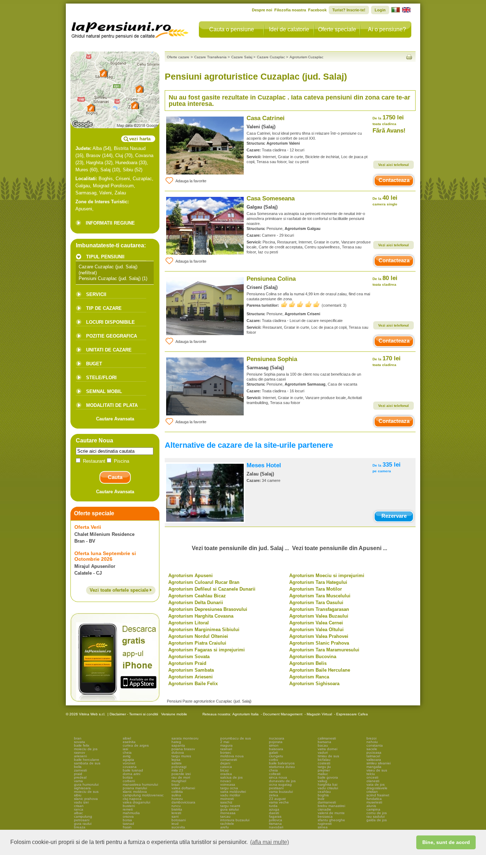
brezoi (371, 738)
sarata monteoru (185, 738)
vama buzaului (281, 792)
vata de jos (375, 784)
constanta (374, 745)
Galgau (82, 185)
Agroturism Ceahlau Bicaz (197, 595)
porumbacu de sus (235, 738)
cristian (372, 792)
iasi (125, 749)
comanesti (228, 760)
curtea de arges (136, 745)
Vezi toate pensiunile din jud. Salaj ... (240, 548)
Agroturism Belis (308, 663)
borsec (225, 752)
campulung (83, 816)
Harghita (94, 162)
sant (175, 816)
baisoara (276, 749)
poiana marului (135, 788)
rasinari (226, 749)
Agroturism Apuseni (190, 575)
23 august (277, 799)
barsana (324, 742)
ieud (175, 824)
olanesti (372, 781)
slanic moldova (135, 792)
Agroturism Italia (245, 714)
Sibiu (128, 169)
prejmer (324, 770)
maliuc (323, 774)
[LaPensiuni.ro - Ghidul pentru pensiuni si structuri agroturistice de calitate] (130, 28)
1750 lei (388, 120)
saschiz (226, 802)
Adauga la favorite (190, 181)
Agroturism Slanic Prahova (319, 643)
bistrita (176, 809)
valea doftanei (183, 788)
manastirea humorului (140, 784)
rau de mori (180, 777)
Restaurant (94, 461)
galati (273, 752)
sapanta (178, 745)
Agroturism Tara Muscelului (319, 595)
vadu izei (81, 802)
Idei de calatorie (289, 29)
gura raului (82, 824)
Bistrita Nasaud (130, 148)
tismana (275, 824)
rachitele (227, 824)
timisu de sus (328, 756)
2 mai (224, 742)
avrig (127, 756)
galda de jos (376, 820)
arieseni (80, 756)
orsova (128, 816)
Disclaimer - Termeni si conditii (134, 714)
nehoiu (372, 742)
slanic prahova (86, 799)
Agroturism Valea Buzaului (318, 616)
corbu (273, 760)
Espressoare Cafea (352, 714)
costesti (324, 763)
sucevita (178, 827)
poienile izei (181, 774)
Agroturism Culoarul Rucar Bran (203, 582)
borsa (127, 820)
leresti (176, 813)
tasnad (128, 824)
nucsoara (276, 738)
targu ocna (229, 788)
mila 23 (177, 770)
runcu (176, 806)
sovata (79, 742)
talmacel (373, 756)
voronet (129, 763)
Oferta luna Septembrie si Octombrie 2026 (105, 556)
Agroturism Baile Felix (193, 683)
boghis (323, 795)
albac (78, 813)
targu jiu (324, 767)
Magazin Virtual (319, 714)
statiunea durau (282, 767)
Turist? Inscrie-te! (348, 10)
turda (273, 806)
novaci (225, 781)
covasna (130, 767)
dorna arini (131, 774)
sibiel (127, 738)
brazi (175, 784)
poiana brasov (183, 749)
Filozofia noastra (290, 10)
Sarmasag (85, 192)
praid (78, 774)
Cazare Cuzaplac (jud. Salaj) (108, 266)
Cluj (119, 155)
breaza (79, 827)
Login (380, 10)
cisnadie (324, 809)
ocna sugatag (280, 784)
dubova (177, 752)
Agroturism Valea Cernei (316, 622)
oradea (226, 774)
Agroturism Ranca (309, 676)
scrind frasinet (377, 795)
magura (226, 745)
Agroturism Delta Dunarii (195, 602)
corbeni (129, 781)
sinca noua (278, 777)
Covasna (144, 155)
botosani (178, 820)
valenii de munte (331, 813)
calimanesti (327, 738)
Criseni (123, 178)
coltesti (274, 774)
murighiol (178, 781)
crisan (79, 806)
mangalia (373, 767)
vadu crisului (328, 788)
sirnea (323, 827)
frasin (127, 827)
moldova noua (232, 756)
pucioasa (373, 752)
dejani (225, 763)
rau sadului (375, 816)
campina (373, 809)
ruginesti (325, 824)
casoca (226, 767)
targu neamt (230, 806)
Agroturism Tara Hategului (318, 582)
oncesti (372, 777)
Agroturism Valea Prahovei (318, 636)
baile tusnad (133, 770)
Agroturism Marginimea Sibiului (203, 629)
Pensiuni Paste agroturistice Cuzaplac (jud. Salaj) (209, 701)
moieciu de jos (85, 749)
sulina (176, 795)
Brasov (93, 155)
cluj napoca (132, 799)
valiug (322, 781)
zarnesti (80, 770)
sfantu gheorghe (331, 820)
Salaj (105, 169)
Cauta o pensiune (231, 29)
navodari (276, 827)
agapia (128, 760)
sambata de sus (87, 763)
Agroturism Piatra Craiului (197, 643)
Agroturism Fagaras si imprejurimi (206, 649)
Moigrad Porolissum (113, 185)
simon (274, 745)
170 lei (387, 361)
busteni (129, 806)
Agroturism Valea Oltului (316, 629)
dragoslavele (376, 788)
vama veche (279, 802)
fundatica (374, 799)
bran (77, 738)
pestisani (276, 788)
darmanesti (327, 802)
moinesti (227, 799)
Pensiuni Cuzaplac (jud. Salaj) (110, 278)
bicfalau (324, 760)
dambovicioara (183, 802)
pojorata (275, 742)
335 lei (387, 467)
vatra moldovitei (233, 792)
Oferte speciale (337, 29)
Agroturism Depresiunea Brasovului (207, 609)
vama (78, 781)
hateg (176, 742)
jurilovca (275, 820)
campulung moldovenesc (143, 795)
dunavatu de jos (282, 781)
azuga (274, 809)
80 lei (385, 280)
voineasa (227, 784)
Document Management (282, 714)
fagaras (275, 816)
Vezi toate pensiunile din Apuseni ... (339, 548)
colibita (177, 792)
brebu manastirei (331, 806)
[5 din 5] (300, 304)
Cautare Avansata (115, 418)
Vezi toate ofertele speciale (120, 590)
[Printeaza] (409, 57)
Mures (81, 169)
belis (77, 767)
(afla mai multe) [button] (269, 842)
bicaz (224, 770)
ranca (78, 809)
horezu (177, 799)
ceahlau (324, 792)
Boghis (106, 178)
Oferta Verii (87, 527)
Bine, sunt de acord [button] (446, 842)
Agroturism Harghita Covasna (200, 616)
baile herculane (86, 760)
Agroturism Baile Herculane (319, 670)
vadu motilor (230, 795)
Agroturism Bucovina (312, 656)
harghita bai (327, 784)
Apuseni (83, 208)
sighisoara (82, 788)
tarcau (225, 816)
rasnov (79, 752)
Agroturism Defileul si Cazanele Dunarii (211, 589)
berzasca (325, 816)
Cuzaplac (142, 178)
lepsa (175, 760)
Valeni (105, 192)
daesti (274, 813)
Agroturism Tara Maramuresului (324, 649)
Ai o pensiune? (387, 29)
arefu (224, 827)
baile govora (328, 777)
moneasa (228, 813)
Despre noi (262, 10)
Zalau (120, 192)
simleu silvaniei (378, 763)
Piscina (120, 461)
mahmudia (131, 813)
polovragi (178, 767)
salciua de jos (231, 777)
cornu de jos (376, 813)
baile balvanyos (282, 763)
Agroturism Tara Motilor (315, 589)
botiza (128, 777)
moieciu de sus (86, 792)
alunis (371, 806)
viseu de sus (376, 770)
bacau (323, 745)
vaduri (323, 752)
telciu (370, 774)
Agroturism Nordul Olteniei (198, 636)
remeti (128, 809)
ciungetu (276, 756)
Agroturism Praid (187, 663)
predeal (80, 777)
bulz (321, 799)
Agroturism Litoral (188, 622)
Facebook (317, 10)
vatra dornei (327, 749)
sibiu (77, 795)
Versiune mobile (173, 714)
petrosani (81, 820)
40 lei (385, 200)
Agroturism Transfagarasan (319, 609)
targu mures (181, 756)
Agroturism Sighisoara (314, 683)
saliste (176, 763)
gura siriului (229, 809)
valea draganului (136, 802)
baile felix (81, 745)
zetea (273, 795)
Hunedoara (126, 162)
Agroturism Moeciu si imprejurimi (326, 575)
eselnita (129, 742)
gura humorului (86, 784)
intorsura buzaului (234, 820)
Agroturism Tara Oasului (316, 602)
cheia (127, 752)
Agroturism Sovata (189, 656)
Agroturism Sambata (191, 670)
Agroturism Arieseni (190, 676)
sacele (371, 749)
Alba (97, 148)
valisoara (373, 760)
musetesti (374, 802)
